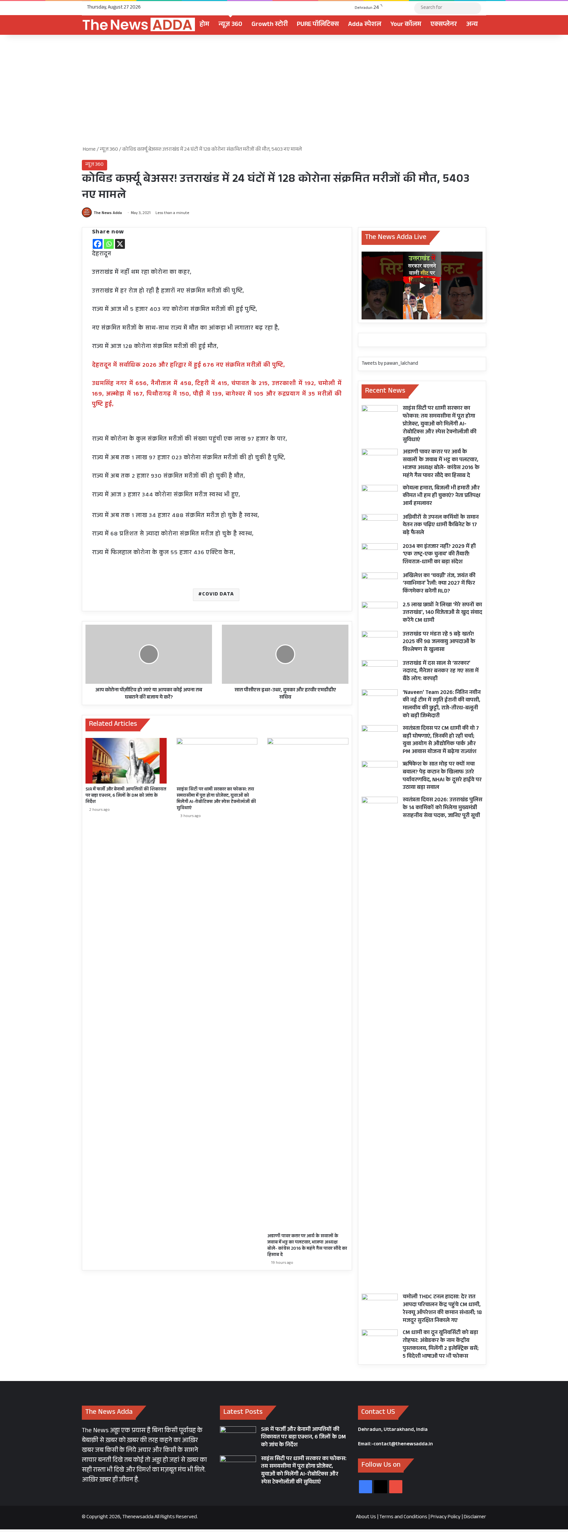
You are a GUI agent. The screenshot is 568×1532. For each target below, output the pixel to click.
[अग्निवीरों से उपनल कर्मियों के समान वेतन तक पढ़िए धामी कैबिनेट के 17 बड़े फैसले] (380, 526)
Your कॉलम (405, 25)
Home (89, 149)
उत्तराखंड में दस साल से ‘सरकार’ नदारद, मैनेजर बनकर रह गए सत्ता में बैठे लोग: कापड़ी (441, 671)
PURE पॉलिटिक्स (318, 25)
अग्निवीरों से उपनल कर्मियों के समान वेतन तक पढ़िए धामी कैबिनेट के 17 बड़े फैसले (441, 525)
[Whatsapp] (109, 244)
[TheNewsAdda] (138, 25)
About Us (366, 1517)
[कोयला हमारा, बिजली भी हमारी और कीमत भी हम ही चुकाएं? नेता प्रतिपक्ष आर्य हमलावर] (380, 497)
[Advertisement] (284, 91)
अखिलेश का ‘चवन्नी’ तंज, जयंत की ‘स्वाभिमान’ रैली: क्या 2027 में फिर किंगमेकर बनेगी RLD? (439, 584)
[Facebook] (98, 244)
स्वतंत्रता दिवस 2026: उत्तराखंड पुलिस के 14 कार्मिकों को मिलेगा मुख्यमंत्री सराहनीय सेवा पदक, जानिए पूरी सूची (442, 808)
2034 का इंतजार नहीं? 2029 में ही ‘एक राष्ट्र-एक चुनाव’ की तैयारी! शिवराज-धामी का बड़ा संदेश (439, 555)
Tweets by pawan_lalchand (390, 364)
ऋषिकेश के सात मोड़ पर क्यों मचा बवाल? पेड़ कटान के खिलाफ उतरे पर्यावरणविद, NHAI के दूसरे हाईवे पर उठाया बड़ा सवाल (442, 776)
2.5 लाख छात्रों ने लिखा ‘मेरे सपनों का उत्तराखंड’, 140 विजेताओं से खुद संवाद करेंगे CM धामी (442, 613)
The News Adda (108, 213)
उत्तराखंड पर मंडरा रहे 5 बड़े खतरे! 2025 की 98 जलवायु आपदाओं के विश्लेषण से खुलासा (439, 642)
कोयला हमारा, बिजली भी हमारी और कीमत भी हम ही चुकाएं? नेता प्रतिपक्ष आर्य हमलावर (441, 496)
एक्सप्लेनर (444, 25)
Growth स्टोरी (269, 25)
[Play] (422, 285)
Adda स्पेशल (364, 25)
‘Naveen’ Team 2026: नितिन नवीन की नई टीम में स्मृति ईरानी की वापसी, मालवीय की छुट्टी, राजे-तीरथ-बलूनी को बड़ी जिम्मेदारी (442, 704)
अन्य (472, 25)
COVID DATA (218, 594)
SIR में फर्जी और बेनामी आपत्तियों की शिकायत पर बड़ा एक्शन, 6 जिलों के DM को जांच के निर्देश (125, 796)
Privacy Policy (446, 1517)
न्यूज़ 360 (230, 25)
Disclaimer (475, 1517)
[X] (120, 244)
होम (204, 25)
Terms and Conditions (403, 1517)
